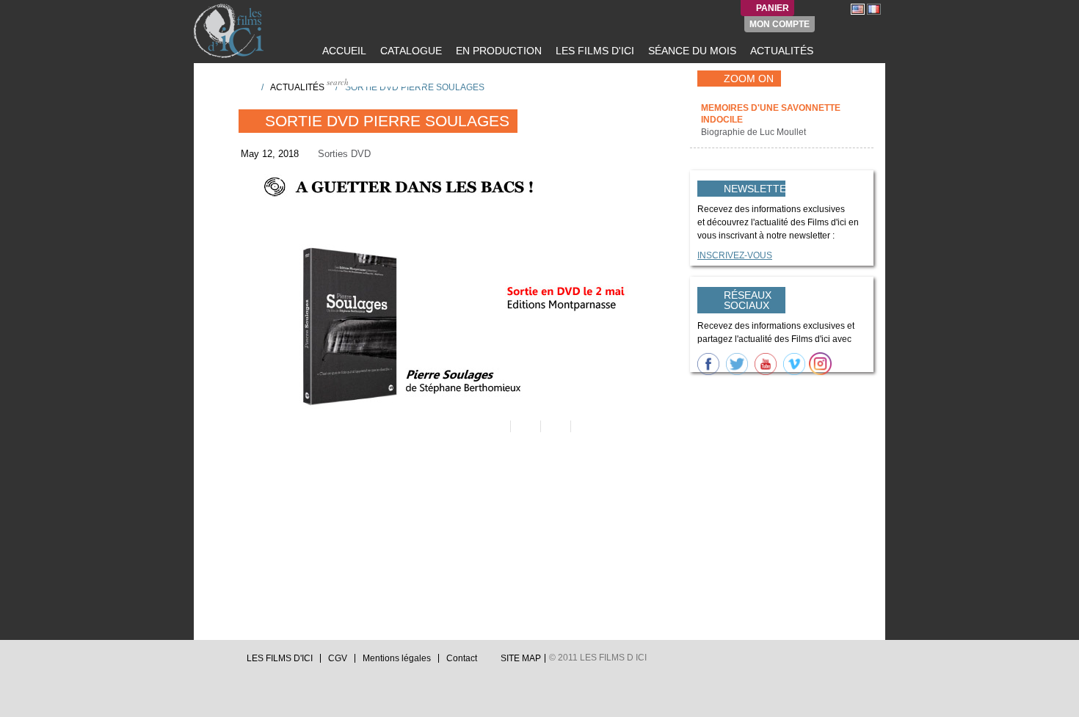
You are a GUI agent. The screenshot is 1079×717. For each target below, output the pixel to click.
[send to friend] (494, 426)
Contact (461, 658)
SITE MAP (521, 658)
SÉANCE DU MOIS (690, 51)
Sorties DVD (344, 153)
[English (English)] (858, 8)
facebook (213, 662)
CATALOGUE (409, 51)
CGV (337, 658)
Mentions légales (397, 658)
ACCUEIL (342, 51)
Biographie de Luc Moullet (754, 132)
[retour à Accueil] (245, 87)
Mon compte (779, 24)
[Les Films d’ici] (230, 31)
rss (227, 662)
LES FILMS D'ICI (593, 51)
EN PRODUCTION (497, 51)
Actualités (297, 87)
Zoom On (749, 78)
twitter (200, 662)
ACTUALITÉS (780, 51)
